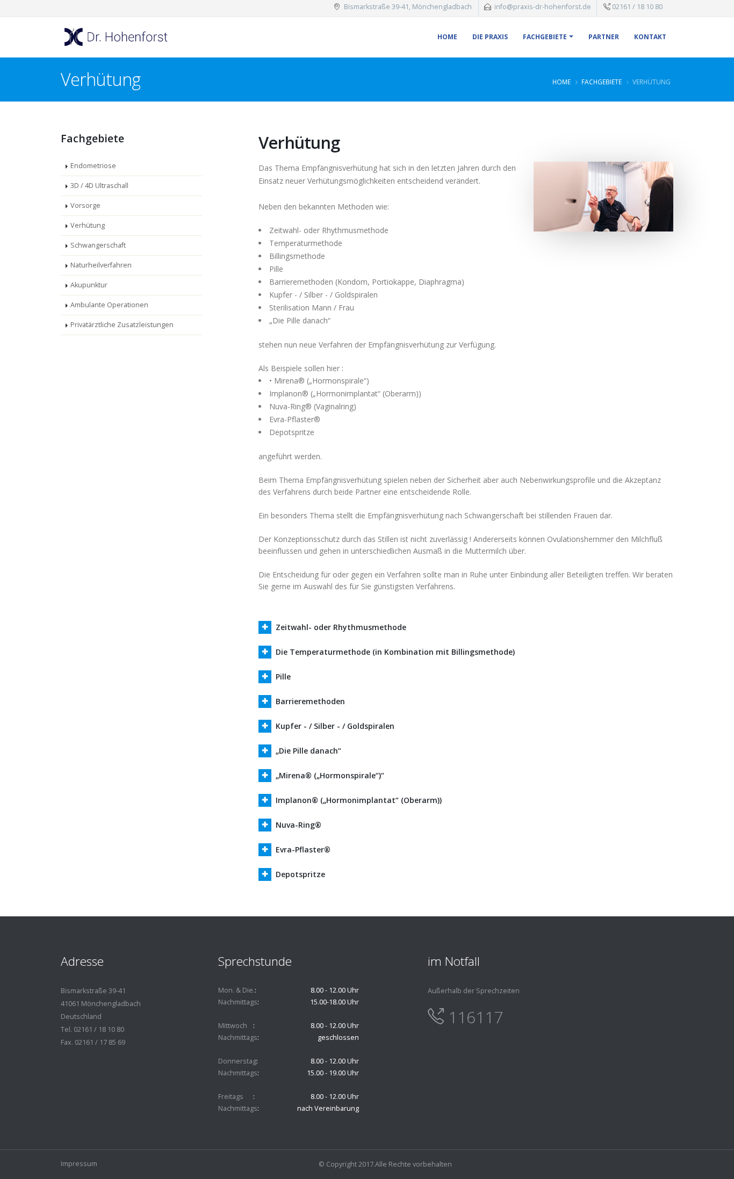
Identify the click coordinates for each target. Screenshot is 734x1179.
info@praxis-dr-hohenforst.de (542, 6)
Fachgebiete (545, 36)
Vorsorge (85, 205)
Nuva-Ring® (298, 825)
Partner (603, 36)
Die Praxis (490, 36)
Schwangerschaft (98, 245)
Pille (283, 676)
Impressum (79, 1163)
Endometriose (93, 165)
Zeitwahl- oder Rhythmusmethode (341, 627)
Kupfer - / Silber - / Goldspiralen (335, 726)
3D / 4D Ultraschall (99, 185)
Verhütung (87, 225)
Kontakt (650, 36)
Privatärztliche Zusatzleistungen (122, 324)
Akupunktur (88, 285)
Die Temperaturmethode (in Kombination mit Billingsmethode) (395, 652)
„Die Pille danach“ (308, 751)
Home (447, 36)
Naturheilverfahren (101, 265)
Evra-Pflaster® (303, 849)
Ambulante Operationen (109, 304)
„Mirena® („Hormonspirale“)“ (330, 775)
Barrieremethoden (310, 701)
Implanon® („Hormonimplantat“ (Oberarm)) (359, 800)
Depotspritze (300, 874)
